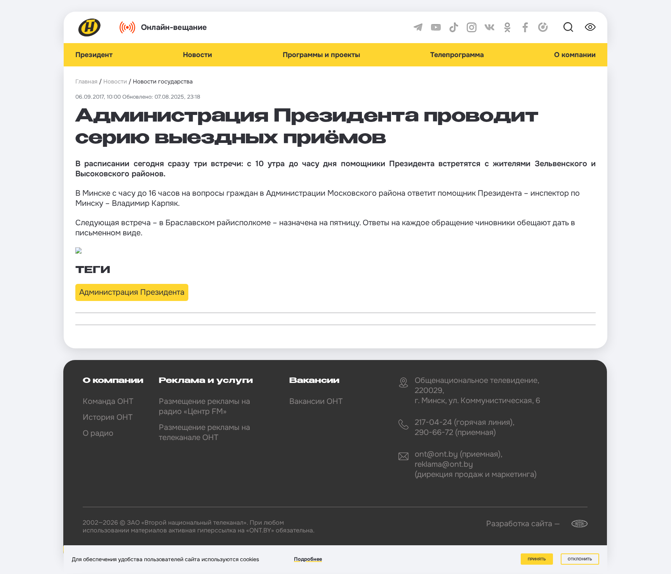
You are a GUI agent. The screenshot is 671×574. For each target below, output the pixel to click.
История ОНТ (107, 417)
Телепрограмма (457, 55)
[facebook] (525, 27)
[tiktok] (454, 27)
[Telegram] (418, 27)
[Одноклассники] (507, 27)
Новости (197, 55)
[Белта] (575, 523)
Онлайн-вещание (174, 27)
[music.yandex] (543, 27)
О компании (575, 55)
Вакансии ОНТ (315, 401)
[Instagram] (471, 27)
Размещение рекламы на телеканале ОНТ (204, 432)
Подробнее (308, 559)
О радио (98, 433)
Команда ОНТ (108, 401)
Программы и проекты (321, 55)
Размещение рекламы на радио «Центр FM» (204, 406)
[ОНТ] (89, 27)
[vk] (489, 27)
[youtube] (436, 27)
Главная (86, 81)
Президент (94, 55)
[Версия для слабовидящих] (590, 27)
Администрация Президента (131, 292)
